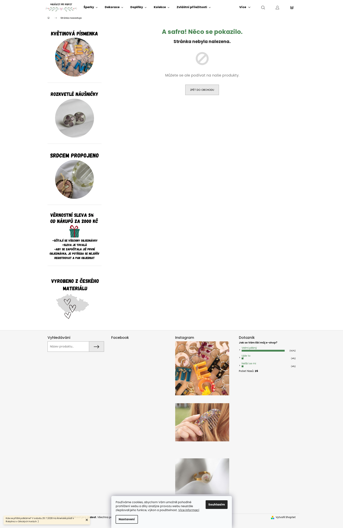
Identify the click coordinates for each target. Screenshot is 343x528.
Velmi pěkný (249, 348)
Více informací (188, 510)
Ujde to (246, 356)
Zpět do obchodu (202, 90)
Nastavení (127, 519)
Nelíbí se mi (249, 363)
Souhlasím (216, 504)
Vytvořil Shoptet (286, 517)
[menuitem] (90, 7)
